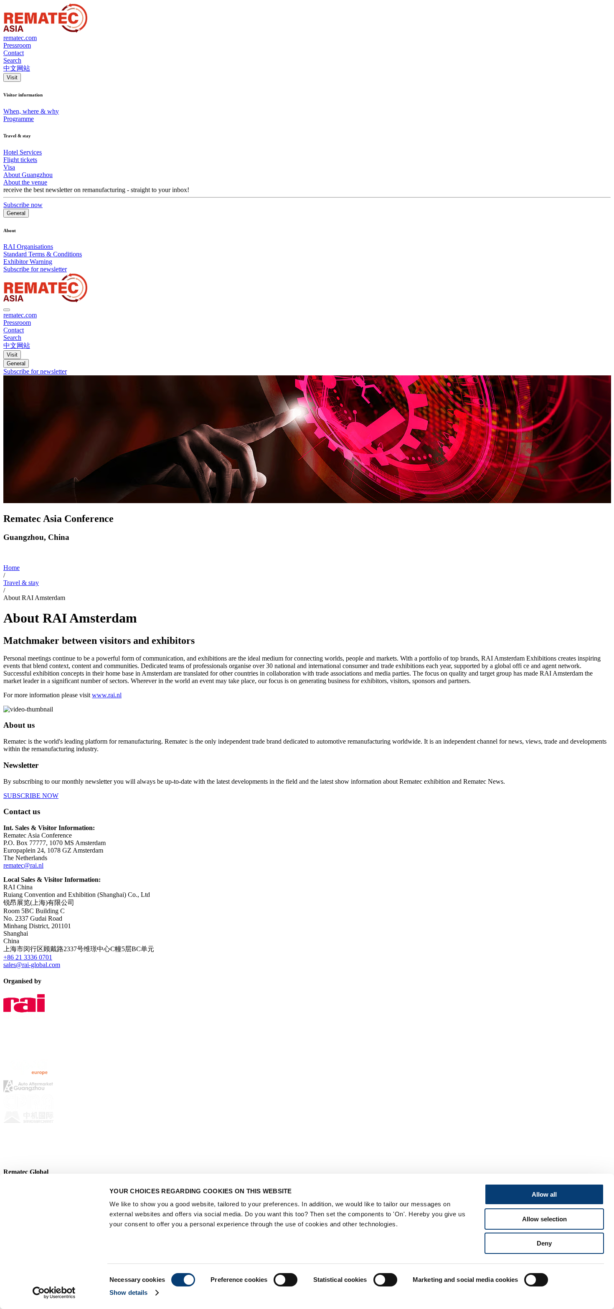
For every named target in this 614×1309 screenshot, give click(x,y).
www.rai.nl (107, 695)
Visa (9, 167)
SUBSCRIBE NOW (30, 795)
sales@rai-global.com (31, 964)
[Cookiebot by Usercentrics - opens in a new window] (54, 1292)
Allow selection (544, 1219)
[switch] (285, 1279)
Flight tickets (20, 159)
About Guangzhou (28, 174)
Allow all (544, 1194)
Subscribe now (23, 204)
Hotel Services (22, 152)
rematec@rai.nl (23, 865)
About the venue (25, 182)
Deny (544, 1243)
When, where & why (31, 111)
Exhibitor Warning (27, 261)
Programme (18, 118)
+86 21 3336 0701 (27, 957)
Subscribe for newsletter (35, 269)
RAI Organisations (28, 246)
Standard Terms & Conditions (42, 254)
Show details (128, 1292)
